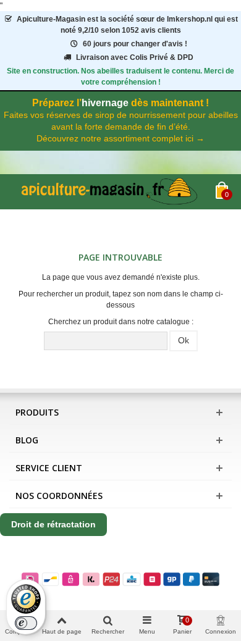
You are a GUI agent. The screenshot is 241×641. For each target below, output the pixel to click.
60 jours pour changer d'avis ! (135, 44)
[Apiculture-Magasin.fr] (112, 191)
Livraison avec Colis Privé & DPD (134, 57)
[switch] (26, 623)
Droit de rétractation (53, 524)
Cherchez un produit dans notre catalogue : (120, 321)
